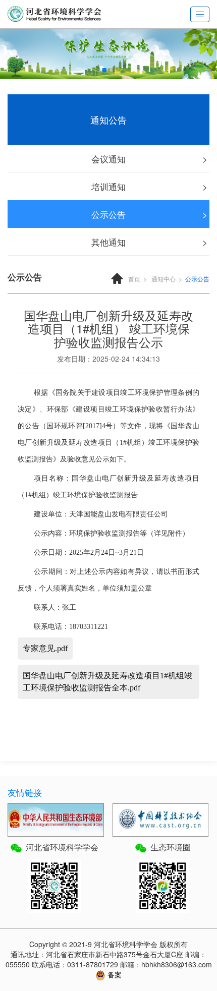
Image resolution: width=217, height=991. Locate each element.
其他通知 (108, 242)
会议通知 (108, 158)
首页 (134, 278)
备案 (113, 974)
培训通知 (108, 186)
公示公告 (108, 214)
